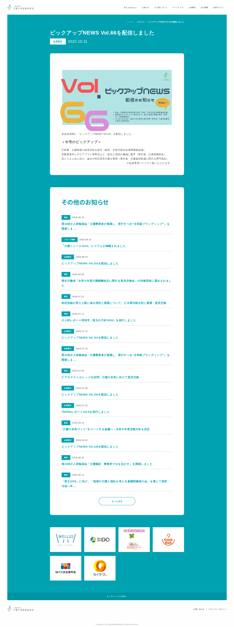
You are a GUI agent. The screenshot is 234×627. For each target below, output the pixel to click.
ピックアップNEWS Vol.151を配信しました (90, 337)
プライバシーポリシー (217, 609)
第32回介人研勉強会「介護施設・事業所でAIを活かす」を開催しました (107, 463)
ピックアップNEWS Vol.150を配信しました (90, 394)
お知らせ (145, 7)
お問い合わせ (199, 609)
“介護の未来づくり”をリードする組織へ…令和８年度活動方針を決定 (106, 429)
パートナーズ (177, 7)
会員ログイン (218, 7)
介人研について (160, 7)
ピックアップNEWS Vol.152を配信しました (90, 263)
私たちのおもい (130, 7)
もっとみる (117, 501)
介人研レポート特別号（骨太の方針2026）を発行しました (99, 320)
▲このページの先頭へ (117, 596)
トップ (130, 22)
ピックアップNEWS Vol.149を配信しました (90, 446)
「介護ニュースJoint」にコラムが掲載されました (94, 246)
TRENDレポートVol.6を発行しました (86, 411)
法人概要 (204, 7)
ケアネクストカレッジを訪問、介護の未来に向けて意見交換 (100, 377)
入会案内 (192, 7)
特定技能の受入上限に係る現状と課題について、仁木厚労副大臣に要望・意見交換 (114, 302)
